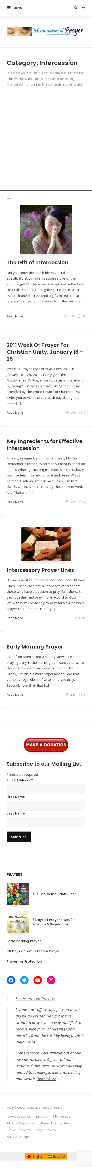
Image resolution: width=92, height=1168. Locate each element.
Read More (15, 316)
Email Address (20, 780)
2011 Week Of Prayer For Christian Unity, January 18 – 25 (45, 351)
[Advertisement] (46, 145)
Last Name (16, 813)
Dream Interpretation (56, 1123)
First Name (16, 797)
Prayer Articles (46, 1130)
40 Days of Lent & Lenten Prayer (33, 951)
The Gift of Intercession (38, 262)
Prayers (41, 1116)
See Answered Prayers (35, 998)
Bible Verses (61, 1116)
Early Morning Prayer (35, 646)
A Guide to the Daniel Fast (54, 894)
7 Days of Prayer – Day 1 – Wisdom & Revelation (53, 922)
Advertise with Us (19, 1116)
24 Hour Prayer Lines (21, 1123)
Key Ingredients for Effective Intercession (44, 445)
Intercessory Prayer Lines (40, 570)
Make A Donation (19, 1137)
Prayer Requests (18, 1130)
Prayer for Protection (24, 961)
